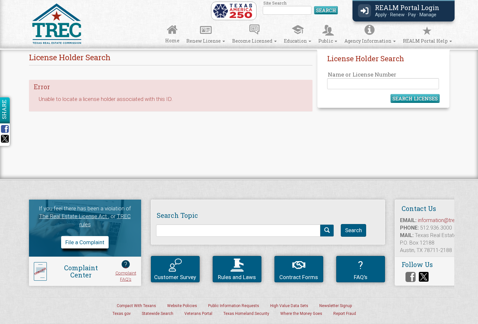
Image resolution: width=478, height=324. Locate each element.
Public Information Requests (233, 305)
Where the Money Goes (301, 313)
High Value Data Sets (289, 305)
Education (296, 41)
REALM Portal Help (426, 41)
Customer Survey (175, 277)
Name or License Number (362, 74)
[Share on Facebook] (7, 129)
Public (326, 41)
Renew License (204, 41)
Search (326, 10)
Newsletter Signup (335, 305)
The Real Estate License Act (73, 216)
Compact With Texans (136, 305)
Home (172, 40)
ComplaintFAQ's (125, 271)
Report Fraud (344, 313)
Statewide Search (157, 313)
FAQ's (360, 269)
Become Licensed (252, 41)
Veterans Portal (198, 313)
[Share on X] (5, 140)
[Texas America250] (232, 10)
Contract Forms (298, 277)
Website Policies (182, 305)
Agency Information (368, 41)
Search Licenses (415, 98)
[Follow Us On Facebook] (410, 277)
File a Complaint (84, 242)
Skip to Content (10, 2)
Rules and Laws (237, 277)
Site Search (300, 8)
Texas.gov (122, 313)
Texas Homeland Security (246, 313)
